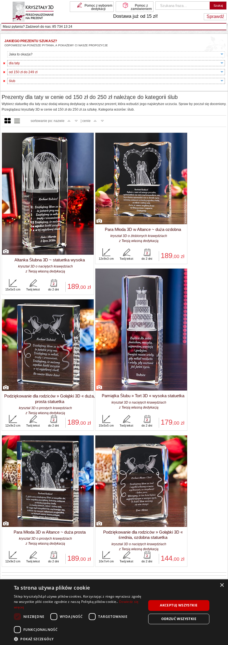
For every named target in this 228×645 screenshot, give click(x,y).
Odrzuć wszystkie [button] (178, 618)
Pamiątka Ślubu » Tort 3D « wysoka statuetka (143, 395)
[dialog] (114, 612)
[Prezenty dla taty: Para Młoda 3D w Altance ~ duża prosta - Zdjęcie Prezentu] (48, 481)
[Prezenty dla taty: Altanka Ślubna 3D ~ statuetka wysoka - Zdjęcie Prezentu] (48, 194)
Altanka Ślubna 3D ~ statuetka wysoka (49, 260)
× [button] (222, 585)
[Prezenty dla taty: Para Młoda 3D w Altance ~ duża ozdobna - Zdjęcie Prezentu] (141, 179)
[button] (78, 638)
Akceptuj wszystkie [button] (178, 605)
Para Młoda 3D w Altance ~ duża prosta (50, 532)
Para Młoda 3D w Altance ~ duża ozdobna (143, 229)
